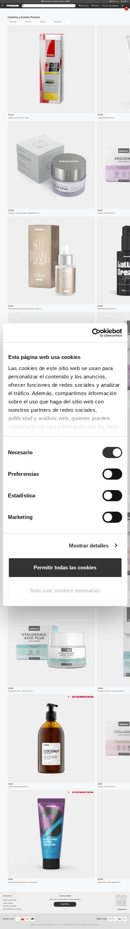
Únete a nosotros (8, 903)
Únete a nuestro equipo (9, 900)
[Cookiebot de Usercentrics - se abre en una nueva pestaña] (92, 332)
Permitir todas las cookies (65, 567)
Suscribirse (65, 904)
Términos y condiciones (10, 906)
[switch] (112, 474)
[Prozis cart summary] (122, 5)
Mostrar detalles (89, 545)
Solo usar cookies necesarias (65, 590)
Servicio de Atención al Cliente (12, 909)
